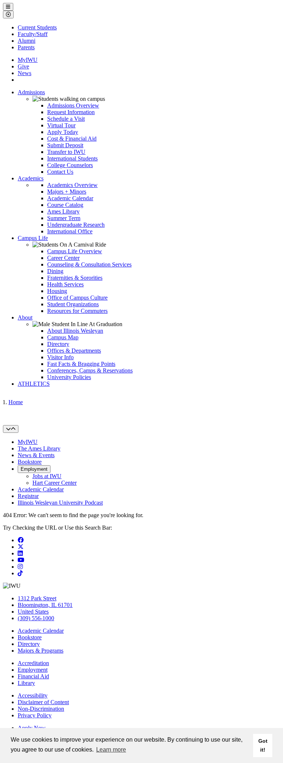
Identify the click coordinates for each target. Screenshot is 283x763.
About (25, 317)
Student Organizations (73, 304)
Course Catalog (65, 205)
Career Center (63, 258)
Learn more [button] (111, 749)
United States (33, 611)
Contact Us (60, 172)
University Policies (69, 377)
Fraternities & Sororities (74, 278)
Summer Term (63, 218)
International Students (72, 158)
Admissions (31, 92)
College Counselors (70, 165)
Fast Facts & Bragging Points (81, 364)
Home (15, 402)
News (24, 73)
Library (26, 683)
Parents (26, 47)
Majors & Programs (40, 650)
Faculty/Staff (33, 34)
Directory (58, 344)
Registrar (28, 496)
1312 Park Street (37, 598)
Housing (57, 291)
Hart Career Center (54, 483)
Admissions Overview (73, 105)
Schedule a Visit (66, 119)
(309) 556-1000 (36, 618)
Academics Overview (72, 185)
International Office (69, 231)
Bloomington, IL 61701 (45, 605)
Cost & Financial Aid (72, 138)
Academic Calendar (70, 198)
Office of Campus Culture (77, 297)
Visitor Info (60, 357)
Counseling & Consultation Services (89, 264)
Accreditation (33, 663)
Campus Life (33, 238)
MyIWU (28, 60)
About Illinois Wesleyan (75, 331)
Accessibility (33, 695)
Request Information (71, 112)
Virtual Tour (61, 125)
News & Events (36, 455)
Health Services (65, 284)
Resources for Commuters (77, 311)
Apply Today (62, 132)
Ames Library (63, 211)
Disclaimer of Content (43, 702)
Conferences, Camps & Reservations (90, 370)
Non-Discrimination (41, 709)
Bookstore (30, 462)
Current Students (37, 27)
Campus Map (62, 337)
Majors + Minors (66, 191)
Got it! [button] (263, 745)
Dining (55, 271)
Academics (30, 178)
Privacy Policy (35, 715)
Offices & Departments (74, 350)
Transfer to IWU (66, 152)
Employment (34, 469)
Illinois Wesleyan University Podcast (60, 502)
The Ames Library (39, 448)
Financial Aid (33, 676)
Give (23, 66)
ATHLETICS (34, 384)
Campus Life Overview (74, 251)
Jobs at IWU (47, 476)
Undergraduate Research (76, 225)
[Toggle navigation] (10, 429)
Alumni (26, 41)
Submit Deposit (65, 145)
